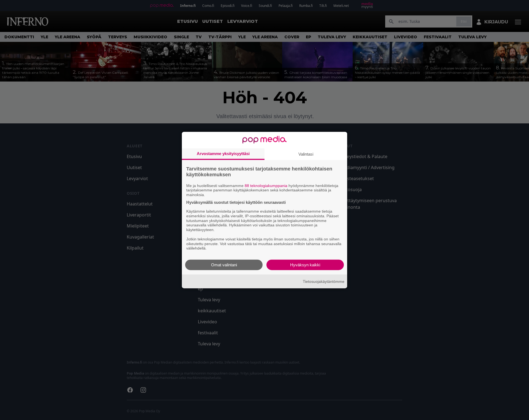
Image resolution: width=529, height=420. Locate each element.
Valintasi (305, 153)
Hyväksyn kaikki (305, 264)
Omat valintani (224, 264)
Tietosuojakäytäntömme (323, 281)
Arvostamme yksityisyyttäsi (223, 153)
